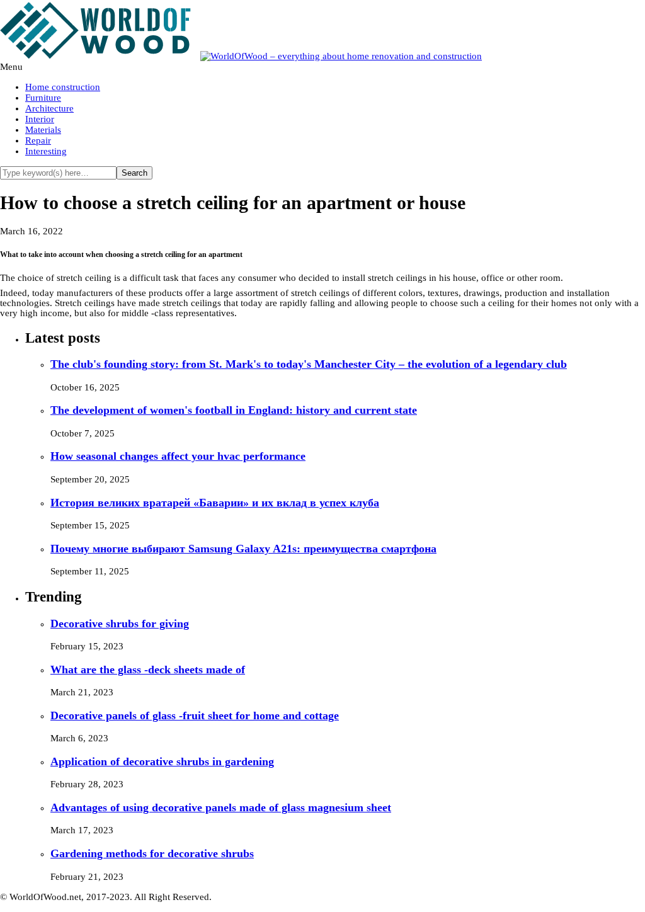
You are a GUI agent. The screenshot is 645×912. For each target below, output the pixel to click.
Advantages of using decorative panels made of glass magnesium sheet (220, 807)
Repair (38, 140)
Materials (43, 130)
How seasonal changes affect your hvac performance (177, 456)
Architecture (49, 108)
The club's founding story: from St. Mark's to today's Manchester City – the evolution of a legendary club (308, 364)
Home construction (62, 87)
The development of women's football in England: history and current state (233, 410)
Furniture (43, 98)
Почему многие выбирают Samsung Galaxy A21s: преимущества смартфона (243, 548)
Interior (39, 119)
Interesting (46, 151)
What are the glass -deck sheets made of (147, 669)
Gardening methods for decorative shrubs (152, 853)
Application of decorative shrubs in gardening (162, 761)
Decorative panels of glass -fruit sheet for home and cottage (194, 715)
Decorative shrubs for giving (119, 623)
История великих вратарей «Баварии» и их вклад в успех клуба (214, 502)
